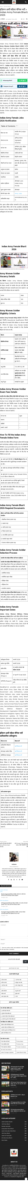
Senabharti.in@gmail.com (17, 1176)
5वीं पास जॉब (4, 979)
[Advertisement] (14, 229)
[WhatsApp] (12, 837)
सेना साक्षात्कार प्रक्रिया (6, 1047)
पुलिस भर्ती (17, 993)
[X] (5, 837)
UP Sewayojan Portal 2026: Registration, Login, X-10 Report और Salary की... (17, 1068)
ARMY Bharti (2, 833)
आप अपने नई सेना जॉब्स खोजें (14, 959)
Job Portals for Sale (14, 968)
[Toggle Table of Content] (17, 126)
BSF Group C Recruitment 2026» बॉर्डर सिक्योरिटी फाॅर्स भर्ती (21, 845)
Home (1, 6)
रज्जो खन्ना (3, 19)
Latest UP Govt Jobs (4, 890)
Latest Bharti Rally (21, 1052)
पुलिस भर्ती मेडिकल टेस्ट (6, 1033)
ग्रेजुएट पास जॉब (18, 982)
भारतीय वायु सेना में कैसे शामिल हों (8, 1019)
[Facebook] (1, 837)
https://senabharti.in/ (14, 866)
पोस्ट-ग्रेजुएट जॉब (19, 985)
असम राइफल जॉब (4, 996)
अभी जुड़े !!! (23, 80)
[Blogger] (5, 879)
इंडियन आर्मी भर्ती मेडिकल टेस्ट (7, 1024)
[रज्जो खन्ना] (14, 856)
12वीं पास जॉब (18, 979)
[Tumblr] (14, 879)
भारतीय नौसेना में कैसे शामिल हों (8, 1016)
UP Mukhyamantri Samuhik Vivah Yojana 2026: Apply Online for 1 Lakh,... (18, 1076)
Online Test (20, 1044)
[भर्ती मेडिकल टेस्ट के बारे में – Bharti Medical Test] (5, 1096)
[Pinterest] (8, 837)
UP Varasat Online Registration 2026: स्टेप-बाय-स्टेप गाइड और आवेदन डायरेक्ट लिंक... (18, 1084)
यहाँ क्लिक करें (18, 746)
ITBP (16, 996)
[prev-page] (1, 916)
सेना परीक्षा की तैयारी (5, 1041)
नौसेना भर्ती (3, 993)
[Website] (19, 879)
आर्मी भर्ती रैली (4, 990)
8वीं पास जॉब (4, 982)
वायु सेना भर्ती (17, 990)
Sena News (20, 1041)
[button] (2, 2)
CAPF (7, 833)
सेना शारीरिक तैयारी (5, 1044)
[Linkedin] (11, 879)
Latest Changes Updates (7, 1052)
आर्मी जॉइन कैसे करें (6, 1010)
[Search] (26, 2)
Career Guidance (21, 1047)
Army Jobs (18, 193)
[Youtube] (22, 879)
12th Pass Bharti (7, 6)
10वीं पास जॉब (4, 985)
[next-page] (3, 916)
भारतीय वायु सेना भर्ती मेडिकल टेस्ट (8, 1030)
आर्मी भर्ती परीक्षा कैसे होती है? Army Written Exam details (6, 845)
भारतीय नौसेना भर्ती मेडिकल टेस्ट (7, 1027)
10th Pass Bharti (11, 832)
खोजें (25, 961)
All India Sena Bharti (19, 832)
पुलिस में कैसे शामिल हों (6, 1013)
